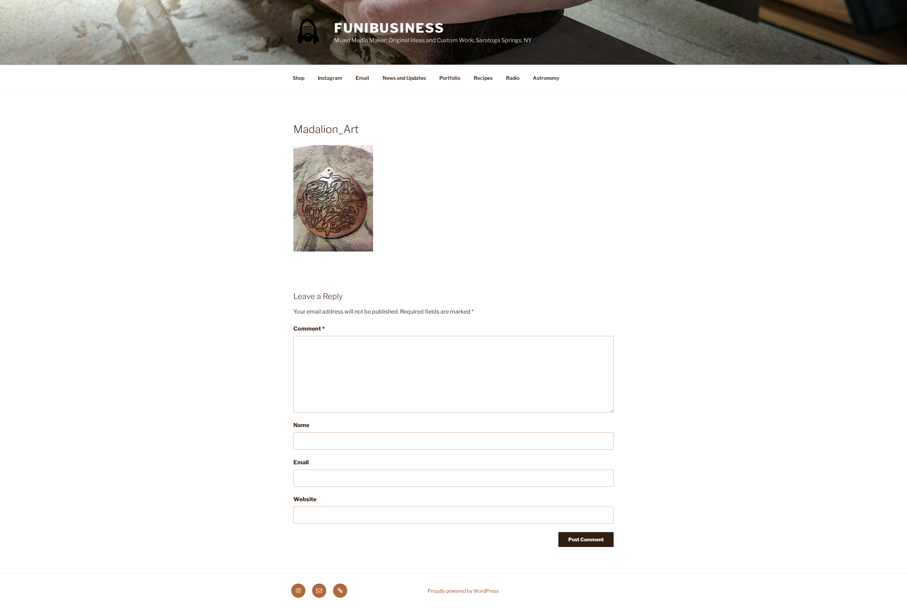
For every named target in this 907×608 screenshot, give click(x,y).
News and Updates (404, 78)
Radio (512, 78)
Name (301, 425)
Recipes (483, 78)
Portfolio (449, 78)
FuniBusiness (389, 28)
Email (362, 78)
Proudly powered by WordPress (463, 591)
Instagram (330, 78)
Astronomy (546, 78)
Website (304, 499)
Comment (309, 328)
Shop (298, 78)
